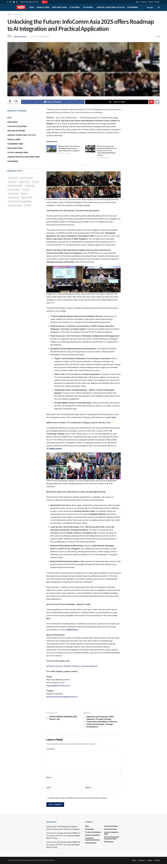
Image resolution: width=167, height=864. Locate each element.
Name (49, 777)
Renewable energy (15, 205)
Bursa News (12, 122)
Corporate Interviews (17, 126)
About (138, 2)
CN (45, 2)
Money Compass (20, 36)
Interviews (88, 7)
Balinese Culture (26, 178)
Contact (157, 2)
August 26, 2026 (64, 153)
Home (31, 7)
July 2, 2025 (33, 36)
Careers (150, 2)
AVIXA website (55, 449)
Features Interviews (16, 131)
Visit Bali (28, 205)
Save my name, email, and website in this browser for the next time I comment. (78, 798)
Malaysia (24, 193)
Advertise (144, 2)
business (35, 182)
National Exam (27, 197)
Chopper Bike (30, 186)
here (114, 417)
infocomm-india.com (89, 666)
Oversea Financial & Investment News (23, 157)
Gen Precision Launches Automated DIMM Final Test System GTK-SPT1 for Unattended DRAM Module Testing (107, 150)
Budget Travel (24, 182)
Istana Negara (13, 193)
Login (150, 7)
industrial (25, 189)
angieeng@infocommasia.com (58, 685)
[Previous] (81, 165)
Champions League (15, 186)
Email (49, 788)
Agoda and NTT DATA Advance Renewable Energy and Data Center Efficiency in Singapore (69, 148)
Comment (50, 749)
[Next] (85, 165)
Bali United (12, 182)
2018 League (13, 178)
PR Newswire (132, 7)
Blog (9, 118)
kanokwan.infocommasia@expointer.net (62, 697)
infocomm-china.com (72, 666)
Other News (75, 7)
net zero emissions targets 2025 (20, 201)
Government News (15, 144)
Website (88, 788)
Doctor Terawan (14, 189)
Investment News (59, 7)
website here (72, 630)
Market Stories (14, 197)
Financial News (42, 7)
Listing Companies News (17, 152)
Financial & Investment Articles (111, 7)
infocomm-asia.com (54, 666)
